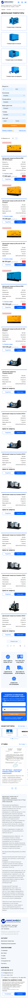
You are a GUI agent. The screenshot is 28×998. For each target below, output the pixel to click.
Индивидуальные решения (8, 943)
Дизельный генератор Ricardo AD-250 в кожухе (13, 244)
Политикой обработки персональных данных (13, 718)
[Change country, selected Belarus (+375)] (4, 709)
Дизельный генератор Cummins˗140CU (13, 615)
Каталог (9, 9)
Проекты (3, 958)
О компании (4, 950)
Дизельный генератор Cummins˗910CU (13, 413)
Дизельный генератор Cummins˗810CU (13, 454)
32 (20, 645)
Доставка (4, 953)
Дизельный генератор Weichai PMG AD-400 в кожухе (12, 287)
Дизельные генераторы (7, 941)
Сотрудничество (5, 960)
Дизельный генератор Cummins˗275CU (13, 575)
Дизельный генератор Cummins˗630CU (13, 494)
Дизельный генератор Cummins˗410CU (13, 535)
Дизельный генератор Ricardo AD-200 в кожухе (13, 201)
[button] (10, 738)
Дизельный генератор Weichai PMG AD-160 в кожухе (12, 159)
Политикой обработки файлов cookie (10, 989)
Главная (3, 9)
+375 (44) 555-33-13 (7, 970)
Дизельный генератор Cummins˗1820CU (9, 372)
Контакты (4, 963)
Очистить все (22, 130)
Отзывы (3, 955)
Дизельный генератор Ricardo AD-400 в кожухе (13, 329)
